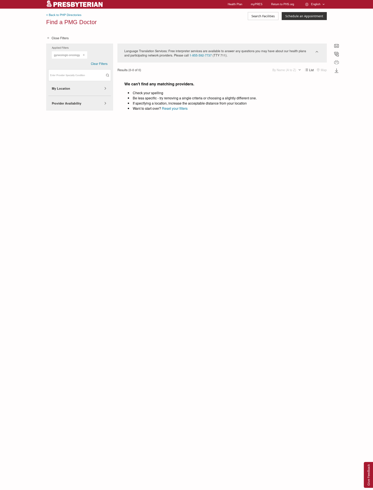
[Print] (336, 62)
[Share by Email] (336, 46)
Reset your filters (175, 108)
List (311, 70)
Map (324, 70)
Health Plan (235, 4)
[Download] (336, 70)
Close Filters (60, 38)
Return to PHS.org (282, 4)
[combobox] (79, 75)
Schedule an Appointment (304, 16)
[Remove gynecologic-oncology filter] (83, 55)
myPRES (256, 4)
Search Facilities (263, 16)
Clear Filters (99, 63)
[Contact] (336, 54)
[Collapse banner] (317, 52)
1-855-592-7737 (201, 55)
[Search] (107, 75)
